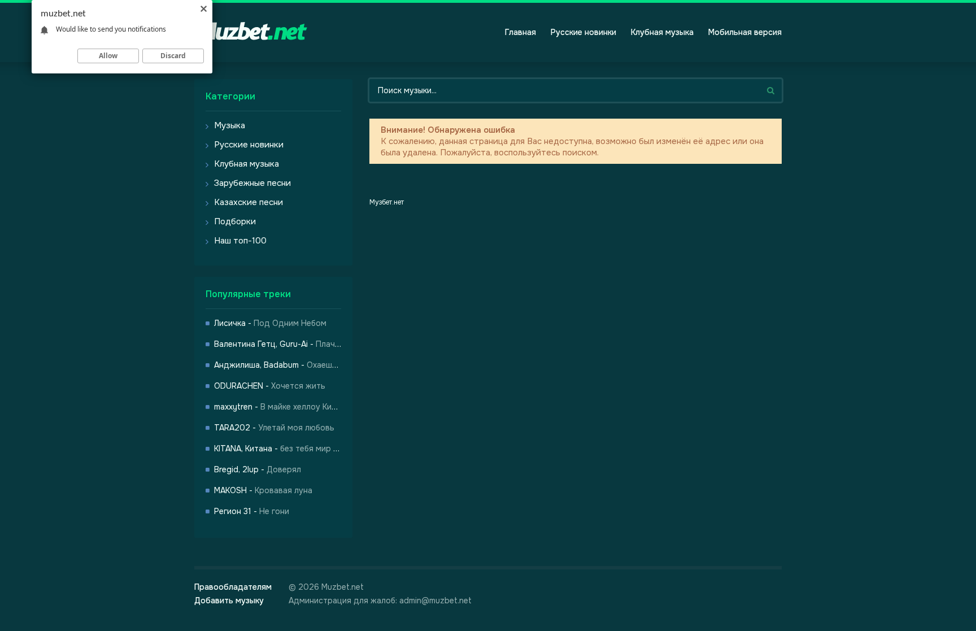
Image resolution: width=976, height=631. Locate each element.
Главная (520, 32)
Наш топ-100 (240, 240)
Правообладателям (233, 587)
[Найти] (770, 90)
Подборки (235, 221)
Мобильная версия (745, 32)
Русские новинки (583, 32)
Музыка (229, 125)
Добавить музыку (229, 600)
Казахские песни (248, 202)
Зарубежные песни (252, 183)
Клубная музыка (662, 32)
